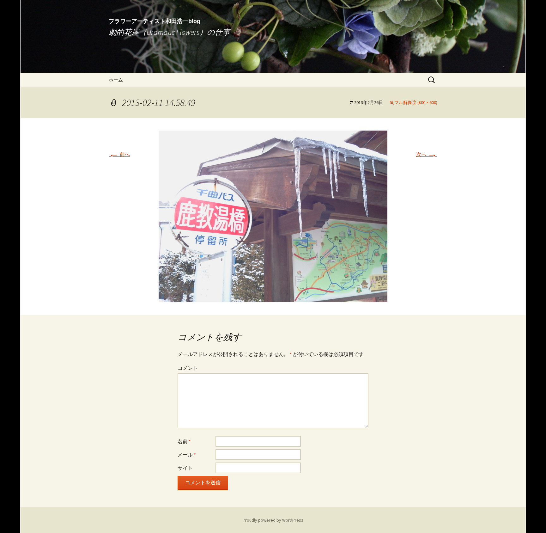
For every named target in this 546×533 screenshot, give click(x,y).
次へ (426, 154)
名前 (184, 441)
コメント (188, 368)
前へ (119, 154)
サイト (185, 468)
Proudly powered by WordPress (273, 520)
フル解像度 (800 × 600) (415, 102)
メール (187, 454)
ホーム (116, 80)
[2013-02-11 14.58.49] (273, 215)
